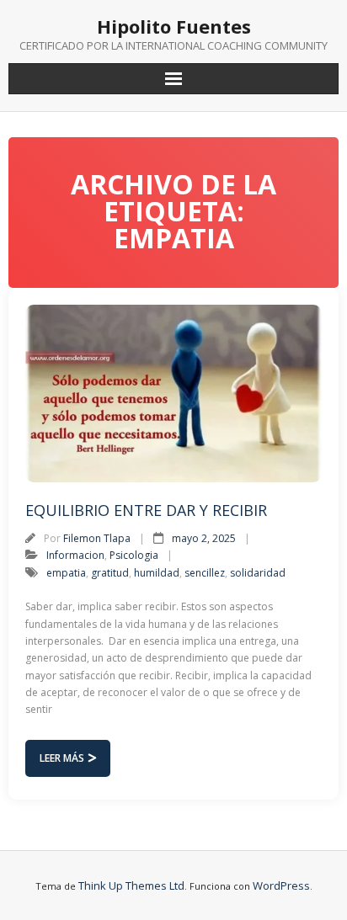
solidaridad (258, 573)
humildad (156, 573)
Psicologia (133, 555)
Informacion (75, 555)
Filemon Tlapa (97, 538)
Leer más (62, 758)
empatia (66, 573)
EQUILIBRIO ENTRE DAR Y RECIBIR (146, 510)
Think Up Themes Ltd (131, 885)
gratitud (110, 573)
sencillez (204, 573)
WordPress (281, 885)
